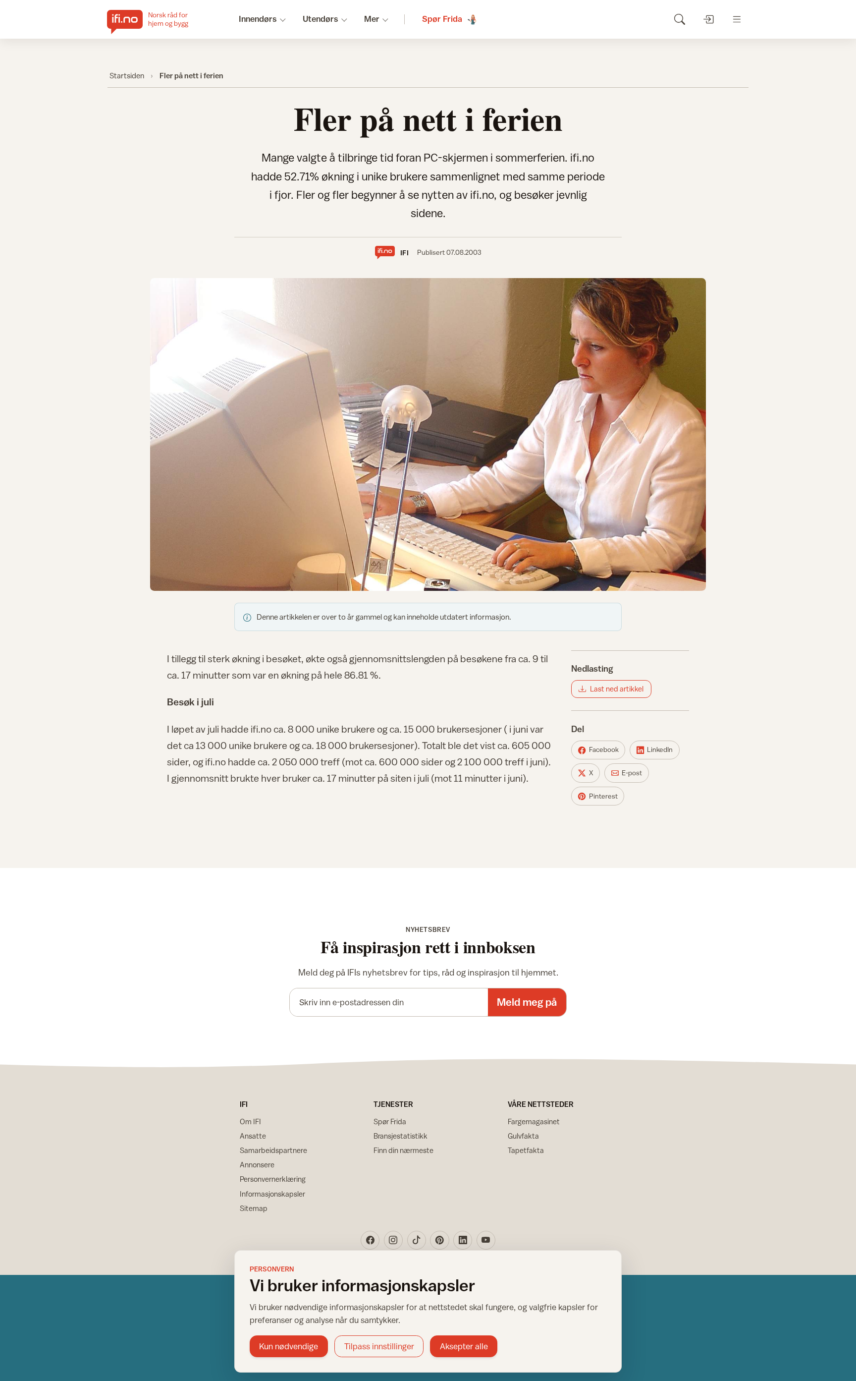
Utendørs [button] (320, 19)
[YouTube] (486, 1240)
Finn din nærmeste (403, 1150)
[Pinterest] (439, 1240)
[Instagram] (393, 1240)
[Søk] (679, 19)
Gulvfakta (523, 1136)
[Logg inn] (708, 19)
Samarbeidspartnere (273, 1150)
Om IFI (250, 1121)
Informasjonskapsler (272, 1194)
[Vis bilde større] (428, 434)
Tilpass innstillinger (379, 1346)
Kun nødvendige (288, 1346)
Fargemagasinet (534, 1121)
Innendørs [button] (258, 19)
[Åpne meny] (737, 19)
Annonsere (257, 1164)
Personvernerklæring (273, 1179)
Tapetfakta (526, 1150)
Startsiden (126, 75)
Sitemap (254, 1208)
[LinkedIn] (462, 1240)
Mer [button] (371, 19)
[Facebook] (370, 1240)
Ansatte (253, 1136)
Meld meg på (527, 1002)
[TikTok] (416, 1240)
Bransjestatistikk (401, 1136)
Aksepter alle (464, 1346)
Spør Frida (390, 1121)
